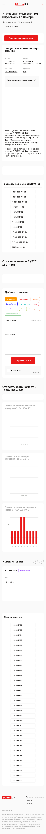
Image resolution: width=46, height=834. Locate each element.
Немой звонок (11, 309)
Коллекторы (25, 304)
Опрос (23, 309)
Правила (29, 803)
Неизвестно (10, 299)
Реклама (35, 299)
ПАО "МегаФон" (11, 72)
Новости (29, 800)
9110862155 (11, 570)
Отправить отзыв (23, 360)
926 (24, 72)
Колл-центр (34, 309)
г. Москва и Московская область (32, 62)
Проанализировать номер (21, 38)
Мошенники (23, 299)
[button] (35, 561)
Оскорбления (11, 304)
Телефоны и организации (35, 797)
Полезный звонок (12, 314)
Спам (35, 304)
